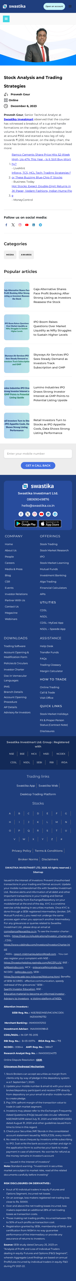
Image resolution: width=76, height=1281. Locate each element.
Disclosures (47, 731)
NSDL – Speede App (52, 628)
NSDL (43, 616)
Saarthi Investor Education (19, 989)
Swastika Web (48, 785)
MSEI (46, 753)
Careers (9, 562)
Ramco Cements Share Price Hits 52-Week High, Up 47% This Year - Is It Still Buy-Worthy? (41, 159)
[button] (70, 6)
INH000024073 (47, 1053)
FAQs (43, 658)
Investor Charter (14, 669)
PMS (7, 686)
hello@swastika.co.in (38, 505)
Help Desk (46, 646)
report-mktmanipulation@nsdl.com (35, 954)
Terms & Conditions (49, 851)
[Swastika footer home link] (38, 486)
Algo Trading (48, 581)
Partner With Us (15, 600)
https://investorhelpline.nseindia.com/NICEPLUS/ (32, 962)
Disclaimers (50, 859)
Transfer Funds (49, 652)
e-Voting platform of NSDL (46, 998)
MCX (34, 753)
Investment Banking (53, 575)
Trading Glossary (50, 664)
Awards (26, 254)
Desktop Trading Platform (38, 794)
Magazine (11, 612)
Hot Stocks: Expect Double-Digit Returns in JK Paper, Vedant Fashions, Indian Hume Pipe (42, 190)
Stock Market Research (54, 550)
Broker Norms (28, 859)
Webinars (11, 619)
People (9, 556)
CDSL (43, 610)
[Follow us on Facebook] (21, 514)
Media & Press (13, 569)
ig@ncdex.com (23, 971)
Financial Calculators (53, 587)
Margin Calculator (51, 671)
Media (10, 254)
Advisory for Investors (17, 712)
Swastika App (26, 785)
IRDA (64, 762)
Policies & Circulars (16, 663)
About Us (10, 550)
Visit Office (46, 697)
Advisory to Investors (16, 998)
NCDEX (61, 753)
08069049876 (38, 499)
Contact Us (12, 606)
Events (9, 587)
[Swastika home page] (14, 6)
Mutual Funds (49, 569)
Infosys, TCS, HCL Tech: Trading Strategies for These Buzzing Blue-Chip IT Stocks (41, 175)
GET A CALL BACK (38, 465)
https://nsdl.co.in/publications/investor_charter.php (42, 936)
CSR (7, 581)
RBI (51, 762)
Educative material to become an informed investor (34, 993)
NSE (11, 753)
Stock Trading (48, 544)
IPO (42, 556)
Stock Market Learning (54, 562)
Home (9, 544)
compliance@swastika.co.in (20, 931)
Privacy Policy (21, 851)
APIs (42, 594)
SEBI (39, 762)
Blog (8, 575)
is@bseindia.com (14, 967)
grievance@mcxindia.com (48, 967)
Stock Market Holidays (54, 713)
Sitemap (38, 872)
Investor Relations (16, 594)
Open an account (54, 6)
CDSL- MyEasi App (51, 622)
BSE (22, 753)
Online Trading (49, 687)
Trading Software (15, 646)
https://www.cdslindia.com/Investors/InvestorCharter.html (37, 947)
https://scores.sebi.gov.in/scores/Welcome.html (32, 976)
